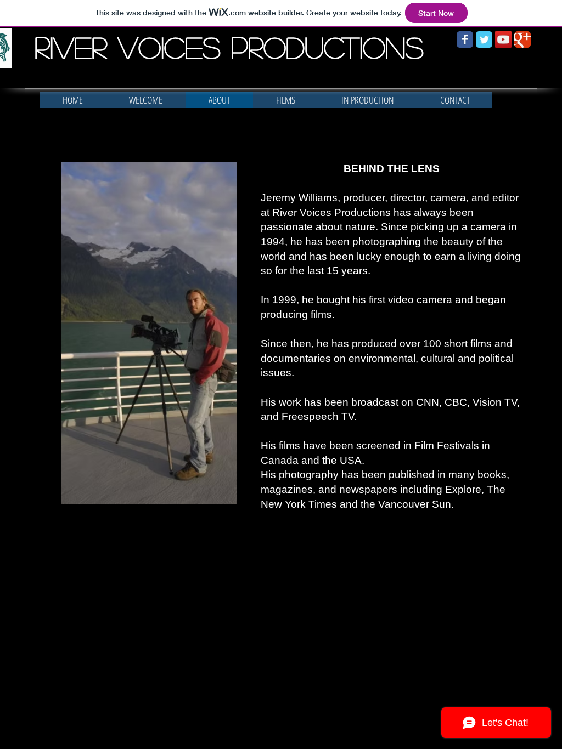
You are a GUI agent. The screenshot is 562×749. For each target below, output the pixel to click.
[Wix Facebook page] (465, 39)
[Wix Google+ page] (522, 39)
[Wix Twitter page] (484, 39)
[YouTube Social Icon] (503, 39)
